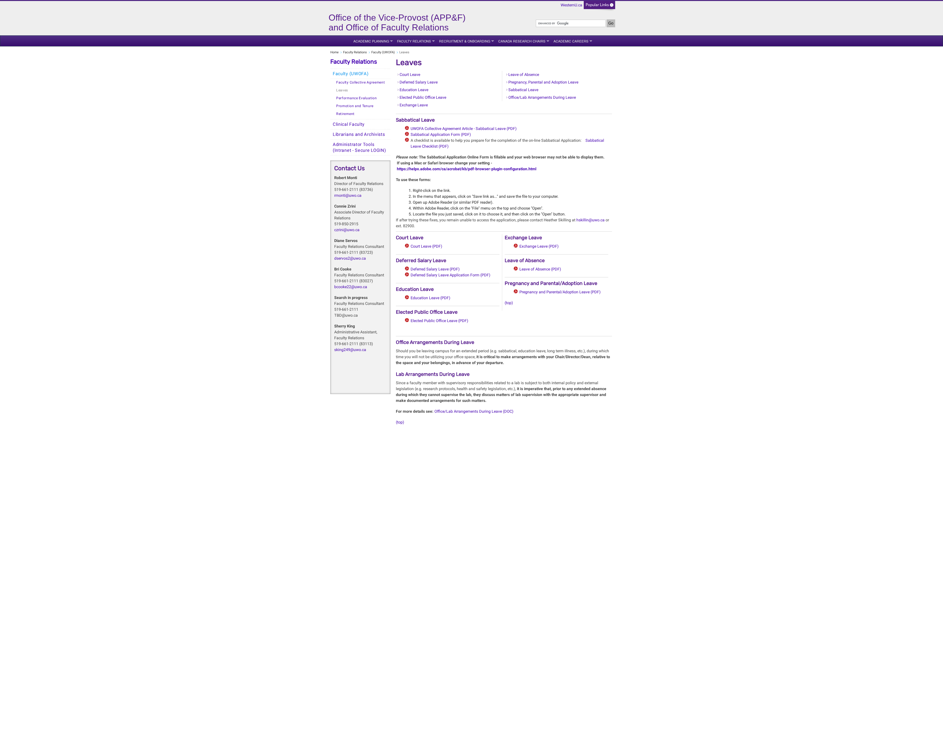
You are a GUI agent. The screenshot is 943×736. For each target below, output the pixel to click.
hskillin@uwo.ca (590, 220)
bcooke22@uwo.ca (350, 286)
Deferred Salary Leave (419, 82)
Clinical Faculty (349, 124)
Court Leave (410, 74)
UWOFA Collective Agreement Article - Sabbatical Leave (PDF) (464, 128)
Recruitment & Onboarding (464, 41)
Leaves (342, 90)
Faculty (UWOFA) (383, 52)
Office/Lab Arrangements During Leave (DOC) (473, 411)
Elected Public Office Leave (423, 97)
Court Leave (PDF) (426, 246)
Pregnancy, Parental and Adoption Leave (543, 82)
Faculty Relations (414, 41)
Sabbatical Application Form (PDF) (441, 134)
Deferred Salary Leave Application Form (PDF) (450, 275)
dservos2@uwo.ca (350, 258)
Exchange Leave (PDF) (539, 246)
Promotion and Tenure (355, 106)
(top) (509, 302)
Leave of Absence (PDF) (540, 269)
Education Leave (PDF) (430, 298)
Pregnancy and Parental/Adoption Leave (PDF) (560, 292)
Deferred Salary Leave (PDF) (435, 269)
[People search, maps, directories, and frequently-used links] (599, 6)
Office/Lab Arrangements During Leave (542, 97)
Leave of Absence (523, 74)
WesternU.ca (571, 5)
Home (334, 52)
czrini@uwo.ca (347, 229)
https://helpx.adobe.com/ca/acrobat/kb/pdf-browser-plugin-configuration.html (466, 169)
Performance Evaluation (356, 98)
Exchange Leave (414, 105)
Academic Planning (371, 41)
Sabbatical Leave (523, 89)
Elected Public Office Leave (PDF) (439, 320)
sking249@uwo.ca (350, 349)
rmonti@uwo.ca (347, 195)
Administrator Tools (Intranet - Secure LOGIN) (359, 147)
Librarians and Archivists (359, 134)
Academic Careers (571, 41)
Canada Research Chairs (521, 41)
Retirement (345, 114)
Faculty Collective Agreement (360, 82)
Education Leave (414, 89)
